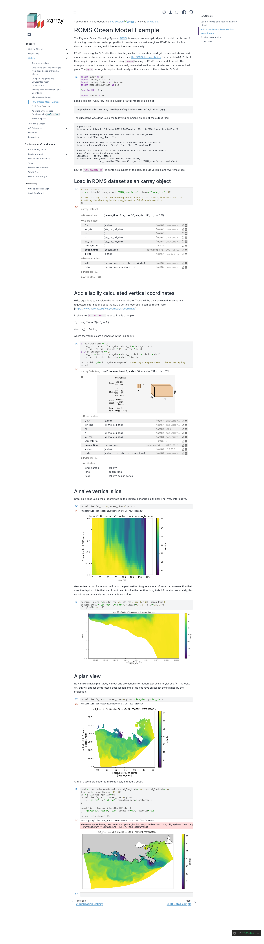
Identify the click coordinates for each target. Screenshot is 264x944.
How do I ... (33, 132)
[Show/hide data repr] (82, 394)
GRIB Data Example (41, 106)
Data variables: (92, 258)
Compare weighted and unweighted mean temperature (43, 81)
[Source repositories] (164, 12)
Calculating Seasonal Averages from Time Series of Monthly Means (46, 70)
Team (30, 163)
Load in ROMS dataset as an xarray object (219, 23)
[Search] (192, 12)
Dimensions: (90, 215)
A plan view (207, 41)
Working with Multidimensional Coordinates (46, 91)
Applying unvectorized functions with (45, 112)
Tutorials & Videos (36, 123)
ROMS (123, 38)
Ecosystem (33, 137)
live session (117, 21)
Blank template (39, 118)
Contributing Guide (37, 149)
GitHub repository (36, 176)
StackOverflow (35, 193)
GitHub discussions (37, 188)
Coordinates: (90, 220)
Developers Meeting (38, 167)
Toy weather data (40, 63)
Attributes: (92, 276)
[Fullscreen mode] (177, 12)
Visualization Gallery (41, 97)
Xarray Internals (35, 154)
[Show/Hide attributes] (183, 225)
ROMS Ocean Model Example (46, 101)
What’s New (33, 172)
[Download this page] (170, 12)
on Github (152, 21)
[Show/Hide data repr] (186, 225)
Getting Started (35, 49)
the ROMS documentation (146, 57)
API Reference (35, 128)
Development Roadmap (39, 158)
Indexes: (90, 271)
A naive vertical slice (211, 37)
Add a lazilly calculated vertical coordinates (217, 31)
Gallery (31, 58)
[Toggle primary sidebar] (75, 12)
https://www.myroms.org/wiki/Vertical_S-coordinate (105, 308)
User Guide (33, 53)
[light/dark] (184, 12)
